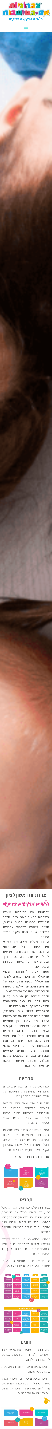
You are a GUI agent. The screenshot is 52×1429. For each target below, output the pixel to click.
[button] (26, 27)
